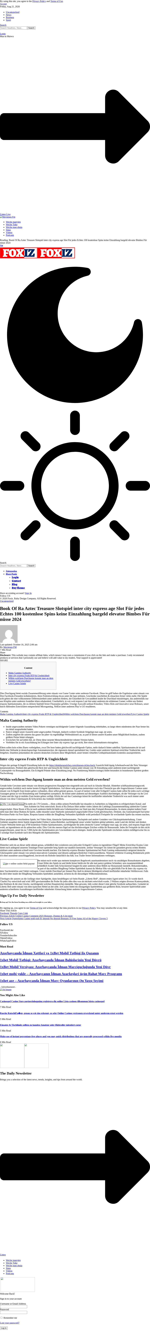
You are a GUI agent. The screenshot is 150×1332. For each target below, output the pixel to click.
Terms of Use (56, 1)
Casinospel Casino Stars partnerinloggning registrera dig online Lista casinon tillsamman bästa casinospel (52, 1001)
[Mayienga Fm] (37, 258)
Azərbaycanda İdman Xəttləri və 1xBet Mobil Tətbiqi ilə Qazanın (49, 953)
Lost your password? (9, 1323)
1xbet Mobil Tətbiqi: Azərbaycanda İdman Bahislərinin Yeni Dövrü (50, 960)
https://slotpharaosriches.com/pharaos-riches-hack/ (72, 765)
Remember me (10, 1318)
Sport (8, 20)
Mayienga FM (10, 647)
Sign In (28, 593)
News (8, 15)
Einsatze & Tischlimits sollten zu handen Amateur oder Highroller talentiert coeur (40, 1025)
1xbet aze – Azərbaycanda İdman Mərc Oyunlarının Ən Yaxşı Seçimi (51, 981)
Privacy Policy (39, 1)
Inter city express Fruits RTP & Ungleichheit (28, 675)
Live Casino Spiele (17, 683)
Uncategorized (12, 12)
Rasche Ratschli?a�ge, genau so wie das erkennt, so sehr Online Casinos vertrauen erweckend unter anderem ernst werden (61, 1013)
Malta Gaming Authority (19, 673)
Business (10, 17)
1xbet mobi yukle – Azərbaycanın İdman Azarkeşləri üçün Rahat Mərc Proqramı (61, 974)
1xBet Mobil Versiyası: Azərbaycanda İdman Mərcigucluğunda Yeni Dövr (55, 967)
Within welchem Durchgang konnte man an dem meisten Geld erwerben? (98, 714)
